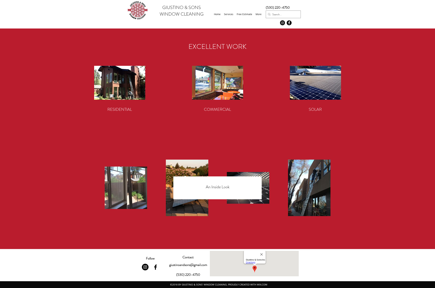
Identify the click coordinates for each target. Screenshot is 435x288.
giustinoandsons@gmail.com (188, 264)
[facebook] (155, 267)
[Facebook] (289, 22)
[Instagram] (282, 22)
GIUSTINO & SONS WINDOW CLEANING (182, 10)
